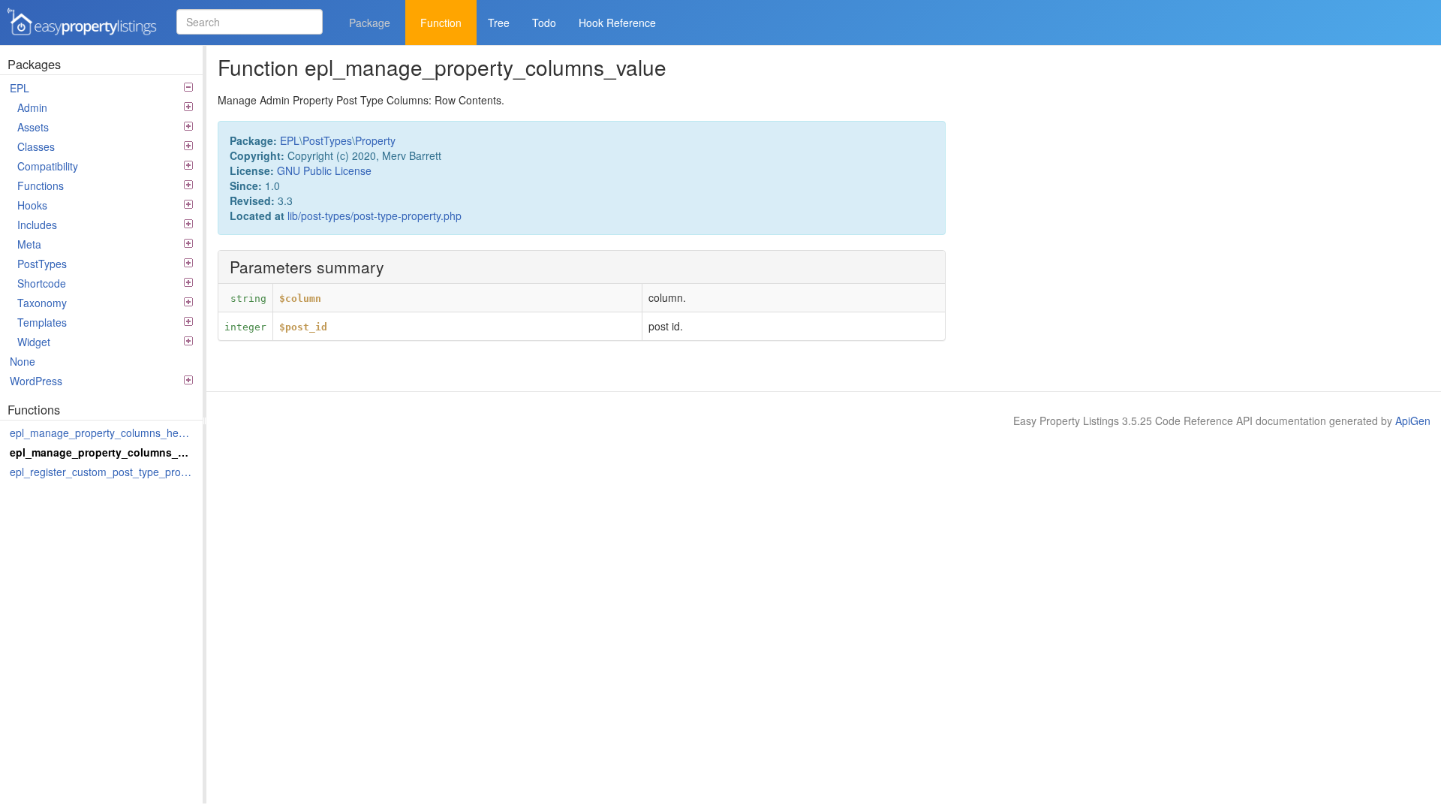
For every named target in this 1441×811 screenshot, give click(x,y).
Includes (37, 224)
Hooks (32, 205)
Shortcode (41, 283)
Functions (40, 185)
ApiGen (1412, 420)
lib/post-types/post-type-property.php (374, 215)
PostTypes (42, 263)
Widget (33, 341)
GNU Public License (324, 170)
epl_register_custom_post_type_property (102, 471)
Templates (42, 322)
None (22, 361)
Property (375, 140)
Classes (36, 146)
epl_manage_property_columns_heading (102, 432)
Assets (33, 126)
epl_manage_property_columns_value (102, 452)
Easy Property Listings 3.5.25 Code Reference (77, 36)
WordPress (36, 380)
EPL (19, 87)
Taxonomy (42, 302)
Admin (32, 107)
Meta (29, 244)
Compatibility (47, 165)
